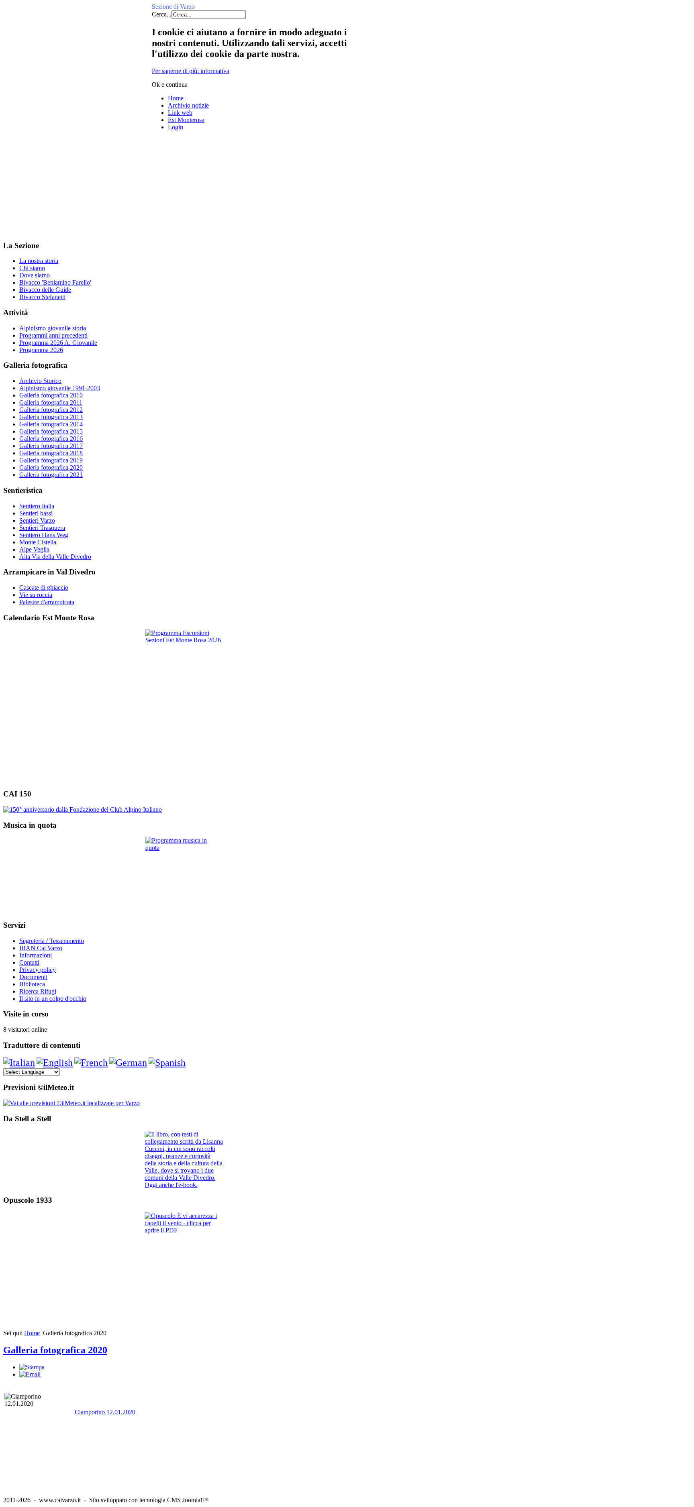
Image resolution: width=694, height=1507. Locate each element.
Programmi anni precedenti (53, 335)
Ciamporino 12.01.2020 (105, 1412)
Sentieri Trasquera (42, 527)
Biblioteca (32, 984)
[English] (55, 1062)
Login (175, 127)
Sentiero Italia (36, 506)
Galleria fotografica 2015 (51, 431)
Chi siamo (32, 268)
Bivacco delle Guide (45, 289)
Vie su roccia (35, 594)
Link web (180, 112)
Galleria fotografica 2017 (51, 445)
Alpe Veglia (34, 549)
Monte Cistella (37, 542)
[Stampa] (32, 1367)
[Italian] (19, 1062)
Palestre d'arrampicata (46, 602)
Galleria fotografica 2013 (51, 416)
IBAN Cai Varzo (40, 948)
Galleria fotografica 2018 (51, 453)
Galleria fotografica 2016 (51, 438)
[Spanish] (167, 1062)
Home (176, 98)
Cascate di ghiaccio (43, 587)
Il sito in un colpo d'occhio (52, 998)
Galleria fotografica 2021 (51, 474)
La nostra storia (38, 260)
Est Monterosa (186, 119)
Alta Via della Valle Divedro (55, 556)
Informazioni (35, 955)
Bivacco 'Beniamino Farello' (55, 282)
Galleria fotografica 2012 (51, 409)
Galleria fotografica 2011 (50, 402)
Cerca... (161, 14)
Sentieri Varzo (37, 520)
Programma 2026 (41, 349)
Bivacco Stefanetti (42, 296)
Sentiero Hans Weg (43, 535)
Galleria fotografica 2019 (51, 460)
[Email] (30, 1374)
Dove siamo (34, 275)
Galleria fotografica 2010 (51, 395)
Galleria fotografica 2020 (51, 467)
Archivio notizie (188, 105)
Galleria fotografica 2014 (51, 424)
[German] (128, 1062)
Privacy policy (37, 969)
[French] (91, 1062)
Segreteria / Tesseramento (51, 940)
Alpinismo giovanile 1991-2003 (59, 388)
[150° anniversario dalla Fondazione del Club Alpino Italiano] (82, 809)
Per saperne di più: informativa (190, 70)
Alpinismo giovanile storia (52, 328)
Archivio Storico (40, 380)
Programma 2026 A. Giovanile (58, 342)
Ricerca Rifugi (37, 991)
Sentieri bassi (36, 513)
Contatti (29, 962)
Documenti (33, 976)
